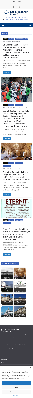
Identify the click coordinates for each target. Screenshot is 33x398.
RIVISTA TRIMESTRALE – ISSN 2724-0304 (16, 19)
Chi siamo (4, 359)
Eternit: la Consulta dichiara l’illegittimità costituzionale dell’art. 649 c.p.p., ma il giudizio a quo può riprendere (16, 176)
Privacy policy (19, 395)
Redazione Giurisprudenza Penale (21, 107)
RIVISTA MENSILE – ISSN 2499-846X (16, 17)
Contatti (3, 363)
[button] (30, 368)
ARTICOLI (5, 38)
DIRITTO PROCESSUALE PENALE (22, 38)
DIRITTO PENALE (19, 104)
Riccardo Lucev (16, 41)
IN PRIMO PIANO (7, 165)
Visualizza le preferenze (16, 392)
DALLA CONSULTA (19, 163)
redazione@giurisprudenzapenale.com (13, 348)
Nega (16, 387)
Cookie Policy (13, 395)
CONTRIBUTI (11, 38)
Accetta (16, 383)
